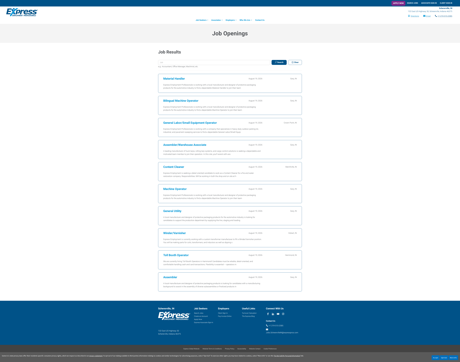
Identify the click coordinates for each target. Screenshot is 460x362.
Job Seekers (201, 20)
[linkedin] (273, 314)
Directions (415, 16)
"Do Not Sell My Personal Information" (287, 356)
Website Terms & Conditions (212, 349)
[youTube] (278, 314)
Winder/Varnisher (174, 233)
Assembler (170, 277)
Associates (216, 20)
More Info (453, 358)
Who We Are (245, 20)
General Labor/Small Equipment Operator (190, 122)
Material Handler (174, 78)
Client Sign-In (446, 3)
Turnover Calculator (249, 313)
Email (428, 16)
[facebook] (268, 314)
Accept (435, 358)
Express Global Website (191, 349)
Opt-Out (444, 358)
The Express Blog (248, 316)
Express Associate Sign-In (203, 322)
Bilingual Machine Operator (180, 100)
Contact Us (259, 20)
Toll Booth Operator (176, 255)
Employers (230, 20)
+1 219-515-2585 (445, 16)
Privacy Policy (229, 349)
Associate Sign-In (429, 3)
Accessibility (241, 349)
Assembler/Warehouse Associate (184, 145)
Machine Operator (175, 189)
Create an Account (201, 316)
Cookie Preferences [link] (270, 349)
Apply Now (398, 3)
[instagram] (283, 314)
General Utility (172, 211)
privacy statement (96, 356)
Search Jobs (412, 3)
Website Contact (254, 349)
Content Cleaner (173, 167)
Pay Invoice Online (224, 316)
